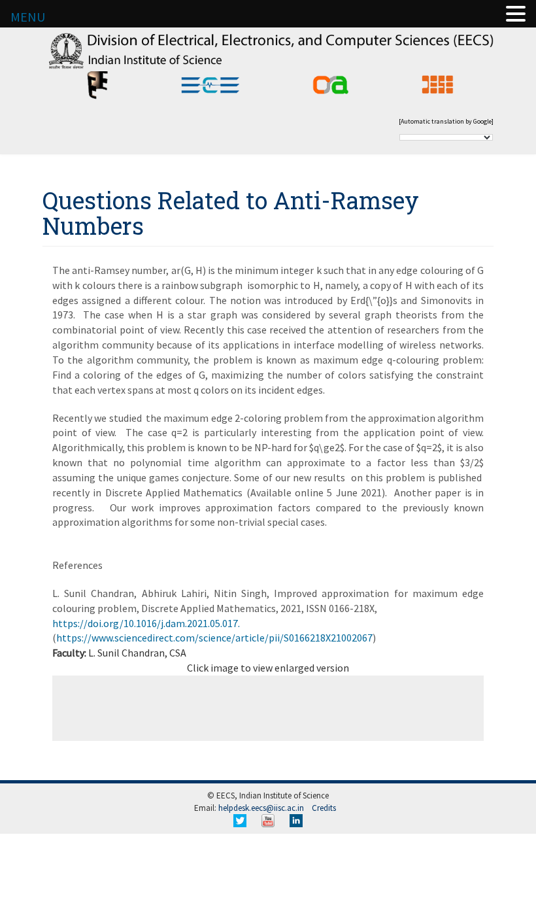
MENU (27, 17)
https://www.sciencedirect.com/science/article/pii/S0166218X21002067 (214, 637)
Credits (324, 807)
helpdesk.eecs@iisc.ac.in (261, 807)
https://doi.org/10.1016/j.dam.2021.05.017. (146, 623)
